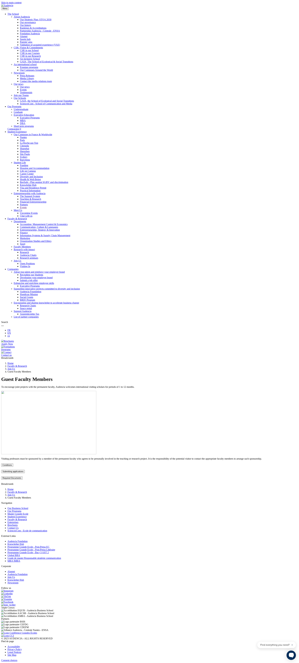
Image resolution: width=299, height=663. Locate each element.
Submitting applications (13, 471)
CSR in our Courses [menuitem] (30, 53)
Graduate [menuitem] (18, 112)
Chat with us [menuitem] (26, 216)
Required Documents (11, 478)
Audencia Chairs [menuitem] (28, 255)
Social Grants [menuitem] (26, 297)
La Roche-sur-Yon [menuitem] (29, 143)
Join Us (11, 368)
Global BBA (13, 555)
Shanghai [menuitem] (24, 148)
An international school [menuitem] (25, 64)
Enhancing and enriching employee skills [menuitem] (34, 283)
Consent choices (9, 660)
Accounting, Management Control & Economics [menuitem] (44, 224)
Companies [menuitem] (13, 269)
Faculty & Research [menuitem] (17, 218)
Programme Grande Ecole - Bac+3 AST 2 (28, 552)
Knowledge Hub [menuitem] (28, 185)
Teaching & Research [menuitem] (30, 199)
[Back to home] (7, 5)
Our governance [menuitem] (28, 22)
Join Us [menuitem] (17, 260)
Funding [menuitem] (24, 165)
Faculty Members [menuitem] (22, 246)
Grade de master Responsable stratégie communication (34, 558)
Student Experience (17, 516)
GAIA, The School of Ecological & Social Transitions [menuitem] (46, 61)
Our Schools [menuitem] (20, 98)
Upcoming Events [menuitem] (29, 213)
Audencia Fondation (17, 541)
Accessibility (13, 646)
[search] (2, 325)
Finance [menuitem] (24, 232)
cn (8, 335)
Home (10, 363)
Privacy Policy (14, 649)
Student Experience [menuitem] (17, 131)
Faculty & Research (17, 366)
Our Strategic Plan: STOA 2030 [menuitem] (35, 19)
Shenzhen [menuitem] (25, 151)
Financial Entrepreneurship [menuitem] (33, 201)
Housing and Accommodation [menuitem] (34, 168)
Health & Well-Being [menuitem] (30, 179)
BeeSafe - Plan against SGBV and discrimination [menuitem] (44, 182)
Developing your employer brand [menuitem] (36, 277)
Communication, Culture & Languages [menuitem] (39, 227)
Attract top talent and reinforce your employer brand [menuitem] (39, 272)
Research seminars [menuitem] (29, 258)
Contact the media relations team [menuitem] (36, 81)
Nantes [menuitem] (23, 137)
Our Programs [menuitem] (14, 106)
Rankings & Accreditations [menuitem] (33, 28)
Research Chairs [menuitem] (28, 305)
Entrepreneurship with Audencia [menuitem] (29, 193)
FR (9, 330)
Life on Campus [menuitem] (28, 171)
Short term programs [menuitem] (24, 126)
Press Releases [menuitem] (27, 75)
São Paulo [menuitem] (25, 154)
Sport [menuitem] (22, 244)
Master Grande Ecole (17, 514)
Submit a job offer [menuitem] (29, 280)
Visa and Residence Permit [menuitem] (33, 187)
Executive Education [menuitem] (24, 115)
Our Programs (14, 511)
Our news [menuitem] (18, 84)
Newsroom (12, 582)
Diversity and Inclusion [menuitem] (31, 176)
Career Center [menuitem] (27, 173)
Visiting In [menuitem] (25, 266)
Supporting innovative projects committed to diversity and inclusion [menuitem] (47, 288)
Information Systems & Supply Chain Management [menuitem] (45, 235)
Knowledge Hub (15, 544)
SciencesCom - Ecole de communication (27, 530)
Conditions (7, 465)
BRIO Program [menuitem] (27, 300)
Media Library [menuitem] (27, 78)
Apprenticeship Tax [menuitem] (29, 314)
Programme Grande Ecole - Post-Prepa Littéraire (31, 549)
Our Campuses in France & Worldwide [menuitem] (33, 134)
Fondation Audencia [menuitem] (30, 33)
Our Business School (17, 508)
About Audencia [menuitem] (22, 16)
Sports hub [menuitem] (25, 39)
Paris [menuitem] (22, 140)
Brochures (12, 525)
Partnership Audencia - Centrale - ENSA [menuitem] (40, 30)
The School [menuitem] (13, 14)
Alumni (11, 571)
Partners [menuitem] (24, 204)
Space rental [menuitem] (26, 308)
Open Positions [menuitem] (27, 263)
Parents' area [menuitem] (26, 42)
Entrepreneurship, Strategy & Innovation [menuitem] (40, 230)
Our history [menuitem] (25, 25)
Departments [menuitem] (20, 221)
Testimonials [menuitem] (26, 92)
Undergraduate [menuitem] (21, 109)
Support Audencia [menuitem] (22, 311)
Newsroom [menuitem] (19, 73)
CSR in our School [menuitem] (29, 50)
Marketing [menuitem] (25, 238)
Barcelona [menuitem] (25, 159)
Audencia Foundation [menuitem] (30, 291)
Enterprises (12, 522)
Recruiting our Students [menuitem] (31, 274)
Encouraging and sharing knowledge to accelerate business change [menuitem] (46, 302)
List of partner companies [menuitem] (26, 316)
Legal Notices (14, 652)
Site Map (11, 655)
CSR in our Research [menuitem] (30, 56)
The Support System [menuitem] (30, 196)
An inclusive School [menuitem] (30, 58)
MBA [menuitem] (23, 120)
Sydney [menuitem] (23, 157)
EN (9, 333)
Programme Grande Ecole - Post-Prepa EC (28, 547)
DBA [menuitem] (22, 123)
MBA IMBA (13, 561)
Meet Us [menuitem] (18, 210)
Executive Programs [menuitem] (30, 117)
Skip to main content (11, 2)
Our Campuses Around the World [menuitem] (36, 70)
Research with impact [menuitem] (24, 249)
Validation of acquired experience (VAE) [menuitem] (40, 44)
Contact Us (13, 528)
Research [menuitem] (24, 252)
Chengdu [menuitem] (24, 145)
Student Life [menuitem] (20, 162)
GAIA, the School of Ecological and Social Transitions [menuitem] (47, 101)
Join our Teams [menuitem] (21, 95)
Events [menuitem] (23, 89)
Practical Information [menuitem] (30, 190)
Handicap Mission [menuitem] (29, 294)
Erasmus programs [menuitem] (29, 67)
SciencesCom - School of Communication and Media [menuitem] (46, 103)
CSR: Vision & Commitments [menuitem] (28, 47)
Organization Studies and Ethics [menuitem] (35, 241)
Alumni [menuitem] (23, 36)
